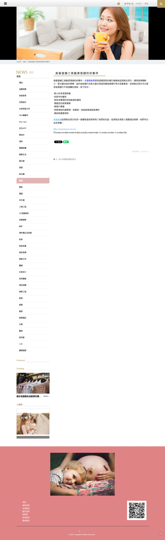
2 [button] (84, 58)
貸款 (24, 62)
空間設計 (22, 102)
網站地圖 (83, 531)
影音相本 (26, 517)
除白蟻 (21, 174)
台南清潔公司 (24, 109)
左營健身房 (89, 80)
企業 (21, 324)
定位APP (22, 128)
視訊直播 (22, 252)
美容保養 (22, 246)
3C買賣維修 (24, 213)
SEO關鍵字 (23, 115)
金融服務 (22, 220)
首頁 (24, 502)
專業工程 (22, 292)
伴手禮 (21, 200)
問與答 (25, 514)
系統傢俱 (22, 96)
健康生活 (22, 154)
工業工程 (22, 207)
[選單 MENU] (5, 3)
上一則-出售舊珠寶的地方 (65, 159)
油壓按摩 (22, 89)
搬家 (21, 187)
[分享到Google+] (130, 4)
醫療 (21, 265)
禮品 (21, 83)
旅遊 (21, 167)
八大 (21, 344)
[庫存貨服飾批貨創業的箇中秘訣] (33, 383)
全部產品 (26, 508)
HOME (138, 4)
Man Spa (23, 122)
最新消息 (26, 505)
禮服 (21, 194)
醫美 (21, 331)
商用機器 (22, 279)
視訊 (21, 141)
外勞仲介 (22, 272)
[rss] (132, 4)
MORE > (46, 396)
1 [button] (80, 58)
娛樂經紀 (22, 318)
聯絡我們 (26, 521)
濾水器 (21, 161)
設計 (21, 226)
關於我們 (26, 511)
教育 (21, 298)
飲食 (21, 239)
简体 (146, 4)
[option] (82, 33)
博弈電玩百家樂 (25, 233)
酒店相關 (22, 285)
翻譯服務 (22, 350)
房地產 (21, 337)
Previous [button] (20, 33)
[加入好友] (136, 510)
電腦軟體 (22, 148)
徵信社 (21, 135)
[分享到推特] (125, 4)
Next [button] (144, 33)
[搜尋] (161, 4)
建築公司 (22, 259)
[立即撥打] (119, 3)
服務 (21, 305)
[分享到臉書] (127, 4)
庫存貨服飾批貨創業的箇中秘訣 (29, 396)
